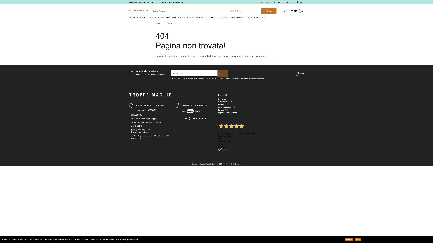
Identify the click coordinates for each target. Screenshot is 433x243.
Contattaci (267, 2)
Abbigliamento (237, 17)
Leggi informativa (258, 79)
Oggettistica (253, 17)
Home (158, 23)
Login (301, 2)
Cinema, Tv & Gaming (138, 17)
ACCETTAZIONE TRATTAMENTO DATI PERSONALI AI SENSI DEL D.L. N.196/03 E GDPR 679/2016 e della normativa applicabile (219, 79)
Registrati (222, 73)
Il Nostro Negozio (225, 101)
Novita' (190, 17)
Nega (358, 239)
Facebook (300, 74)
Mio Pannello (285, 2)
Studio (223, 164)
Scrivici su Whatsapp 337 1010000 (141, 2)
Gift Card (223, 17)
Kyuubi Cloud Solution (208, 164)
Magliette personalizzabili (163, 17)
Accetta (349, 239)
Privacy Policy (223, 110)
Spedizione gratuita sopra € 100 (171, 2)
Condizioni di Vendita (226, 107)
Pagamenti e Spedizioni (227, 112)
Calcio (181, 17)
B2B (264, 17)
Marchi (221, 104)
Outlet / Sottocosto (206, 17)
